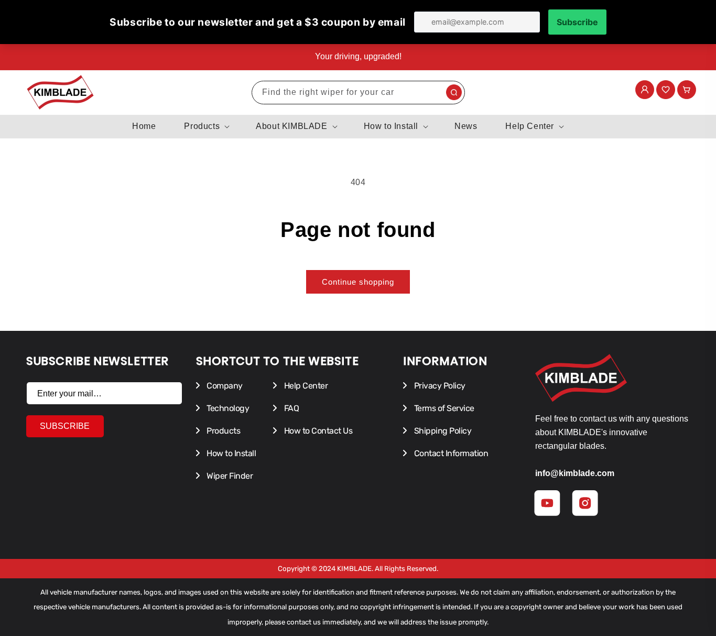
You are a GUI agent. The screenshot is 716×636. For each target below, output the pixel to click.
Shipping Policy (441, 431)
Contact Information (450, 453)
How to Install (230, 453)
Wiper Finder (229, 476)
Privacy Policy (438, 386)
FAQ (290, 408)
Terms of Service (443, 408)
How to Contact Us (317, 431)
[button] (206, 126)
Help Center (305, 386)
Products (223, 431)
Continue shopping (358, 281)
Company (224, 386)
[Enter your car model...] (454, 92)
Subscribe (65, 426)
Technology (227, 408)
